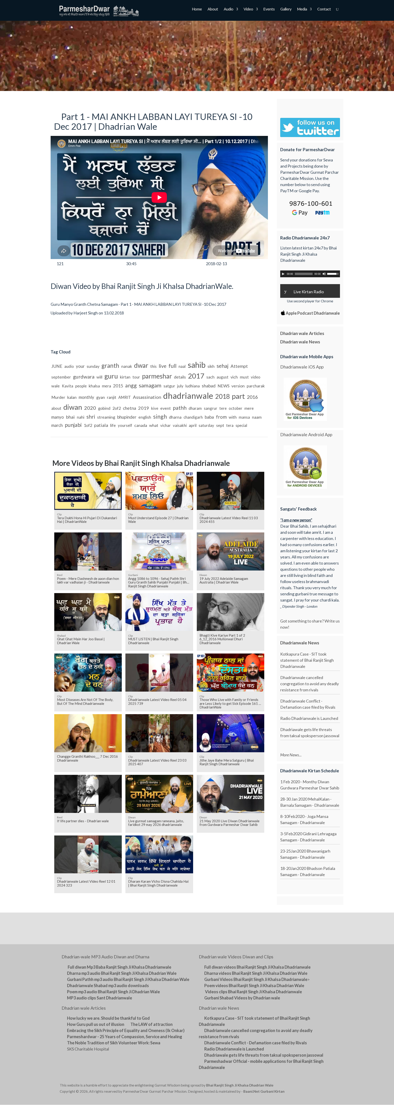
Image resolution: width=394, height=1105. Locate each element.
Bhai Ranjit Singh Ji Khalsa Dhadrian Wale (239, 1085)
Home (197, 9)
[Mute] (324, 274)
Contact (324, 9)
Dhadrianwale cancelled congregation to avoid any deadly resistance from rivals (309, 683)
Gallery (285, 9)
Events (269, 9)
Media (302, 9)
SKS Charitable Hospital (88, 1048)
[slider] (333, 273)
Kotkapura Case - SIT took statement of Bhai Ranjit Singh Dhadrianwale (307, 660)
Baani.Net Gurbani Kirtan (264, 1091)
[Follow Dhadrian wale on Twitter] (322, 1086)
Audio (228, 9)
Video (248, 9)
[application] (310, 273)
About (212, 9)
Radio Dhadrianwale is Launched (309, 718)
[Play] (283, 274)
